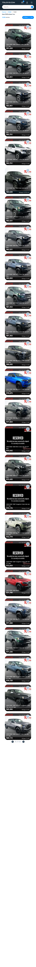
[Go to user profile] (27, 2)
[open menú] (31, 2)
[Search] (32, 7)
